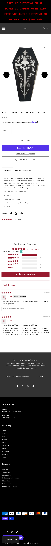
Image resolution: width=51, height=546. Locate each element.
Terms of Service (9, 487)
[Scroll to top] (45, 539)
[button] (7, 219)
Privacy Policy (8, 484)
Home (4, 431)
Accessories (7, 451)
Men (3, 437)
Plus (4, 448)
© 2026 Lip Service (11, 543)
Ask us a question (23, 170)
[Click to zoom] (44, 48)
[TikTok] (33, 386)
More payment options (25, 154)
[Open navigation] (8, 28)
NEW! (4, 434)
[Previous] (6, 75)
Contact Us (7, 475)
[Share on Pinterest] (22, 214)
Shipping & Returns (10, 478)
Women (4, 439)
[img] (6, 293)
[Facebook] (17, 386)
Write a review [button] (25, 274)
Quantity (6, 130)
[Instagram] (28, 386)
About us (6, 472)
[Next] (44, 75)
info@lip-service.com (11, 412)
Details (7, 170)
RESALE (5, 454)
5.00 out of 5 (33, 249)
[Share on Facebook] (11, 214)
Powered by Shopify (30, 543)
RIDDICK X (6, 442)
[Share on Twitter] (16, 214)
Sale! (4, 457)
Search (5, 469)
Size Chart (7, 481)
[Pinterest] (22, 386)
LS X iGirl (7, 445)
